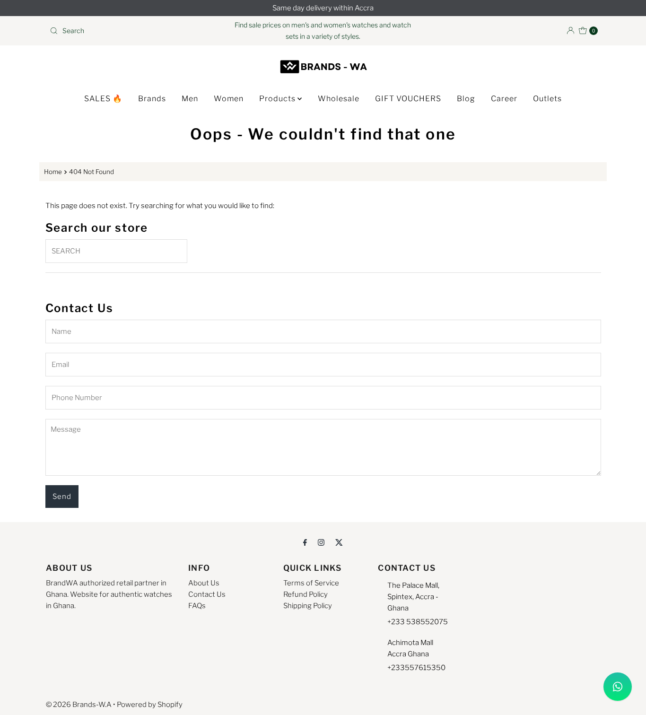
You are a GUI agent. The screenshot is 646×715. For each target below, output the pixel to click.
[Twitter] (339, 542)
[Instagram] (321, 542)
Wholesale (338, 98)
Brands (152, 98)
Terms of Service (311, 583)
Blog (466, 98)
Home (53, 171)
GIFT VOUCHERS (408, 98)
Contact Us (207, 594)
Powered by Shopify (150, 704)
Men (190, 98)
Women (229, 98)
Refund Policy (305, 594)
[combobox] (136, 30)
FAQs (197, 606)
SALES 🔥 (103, 98)
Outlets (547, 98)
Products (278, 98)
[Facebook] (305, 542)
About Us (203, 583)
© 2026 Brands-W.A (79, 704)
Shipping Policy (307, 606)
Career (504, 98)
